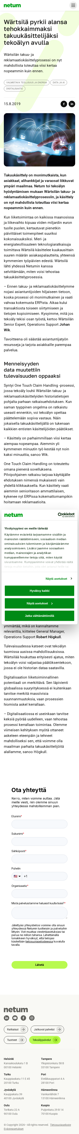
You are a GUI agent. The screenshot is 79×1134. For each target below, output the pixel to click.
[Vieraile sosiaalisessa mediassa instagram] (32, 1018)
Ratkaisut (13, 1029)
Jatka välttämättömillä (39, 615)
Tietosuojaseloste (60, 1124)
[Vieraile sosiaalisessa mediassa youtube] (15, 1018)
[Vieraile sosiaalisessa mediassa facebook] (23, 1018)
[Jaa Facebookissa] (64, 104)
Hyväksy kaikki (39, 590)
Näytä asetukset (56, 578)
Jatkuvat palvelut (44, 1029)
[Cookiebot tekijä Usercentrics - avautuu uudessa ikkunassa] (58, 514)
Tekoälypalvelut (42, 1039)
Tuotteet (12, 1039)
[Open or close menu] (73, 5)
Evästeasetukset (14, 1128)
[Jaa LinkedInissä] (72, 104)
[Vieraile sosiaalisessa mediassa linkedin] (6, 1018)
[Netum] (12, 5)
